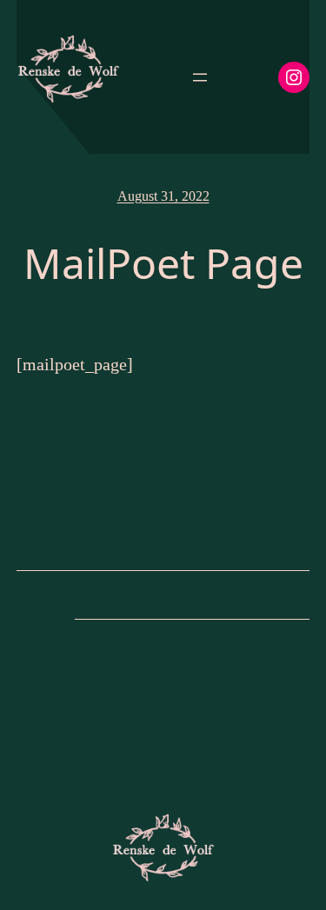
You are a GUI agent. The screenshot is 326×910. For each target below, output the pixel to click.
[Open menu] (200, 77)
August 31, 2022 (163, 196)
